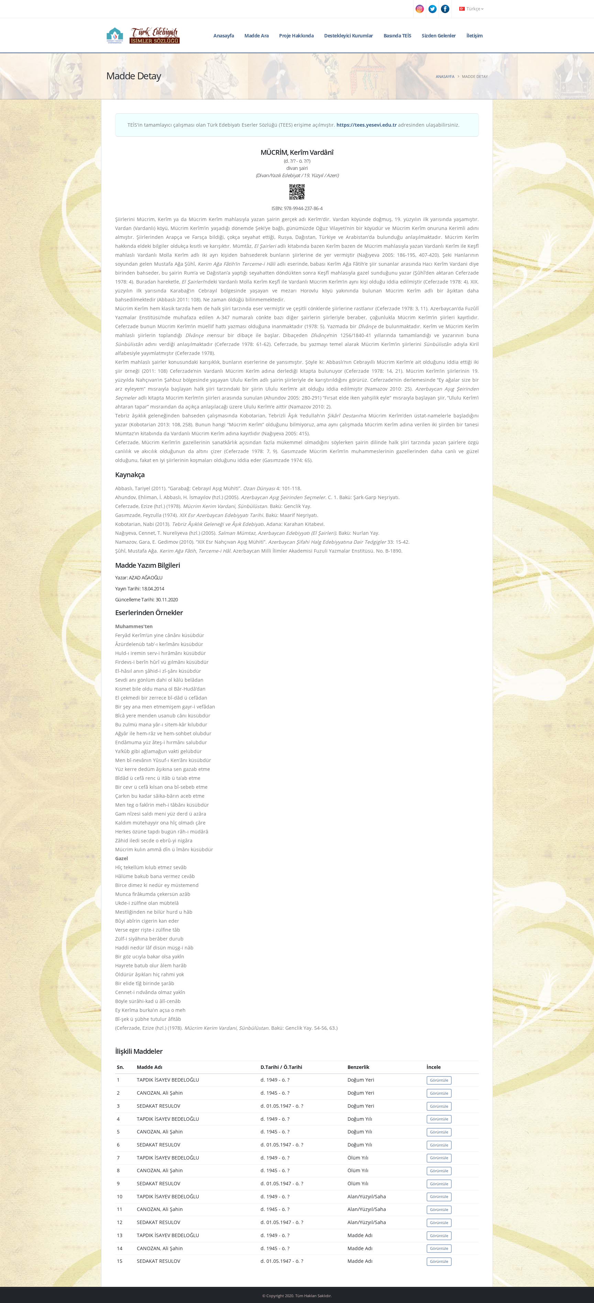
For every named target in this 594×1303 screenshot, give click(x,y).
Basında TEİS (397, 35)
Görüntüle (439, 1080)
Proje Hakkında (296, 35)
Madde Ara (256, 35)
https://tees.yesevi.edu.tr (367, 125)
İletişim (474, 35)
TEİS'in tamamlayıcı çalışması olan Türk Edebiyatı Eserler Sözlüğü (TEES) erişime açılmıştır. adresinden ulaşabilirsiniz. (294, 125)
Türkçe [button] (473, 9)
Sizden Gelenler (439, 35)
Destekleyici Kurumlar (348, 35)
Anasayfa (223, 35)
